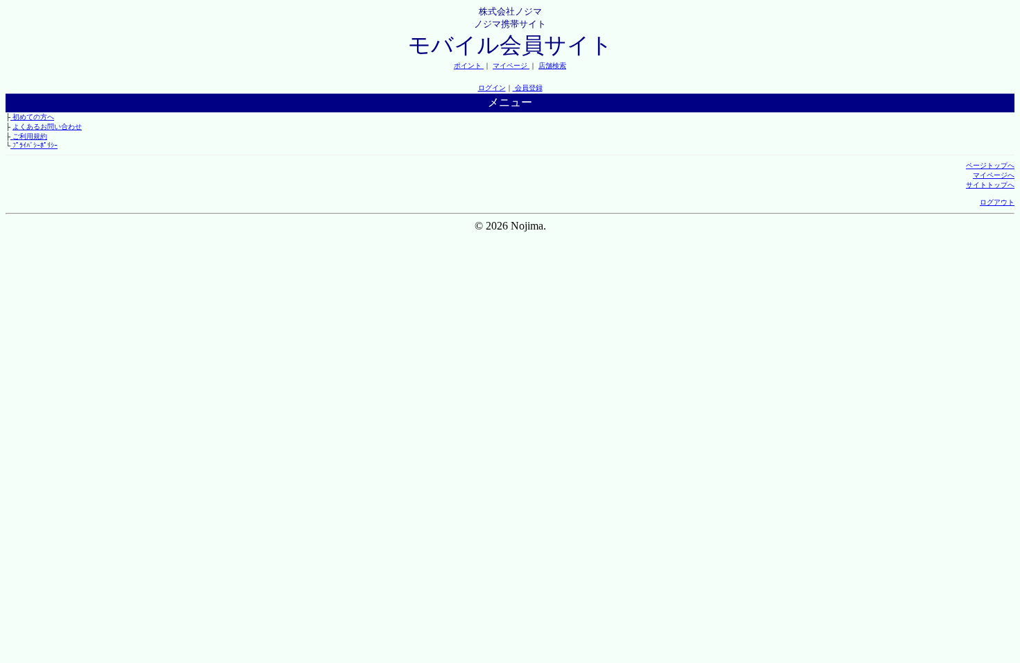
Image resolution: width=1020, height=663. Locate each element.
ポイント (469, 65)
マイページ (511, 65)
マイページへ (993, 175)
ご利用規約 (28, 136)
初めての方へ (32, 117)
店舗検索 (552, 65)
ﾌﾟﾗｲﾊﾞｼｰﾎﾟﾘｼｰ (34, 145)
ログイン (492, 88)
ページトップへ (990, 165)
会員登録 (528, 88)
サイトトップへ (990, 185)
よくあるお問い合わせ (47, 126)
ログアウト (997, 202)
